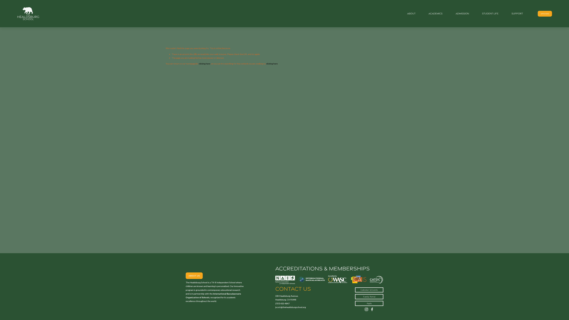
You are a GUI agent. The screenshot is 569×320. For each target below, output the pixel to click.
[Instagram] (366, 309)
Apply (369, 303)
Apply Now (545, 14)
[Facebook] (372, 309)
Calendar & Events (369, 290)
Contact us (293, 289)
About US (194, 276)
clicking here (204, 63)
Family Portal (369, 296)
